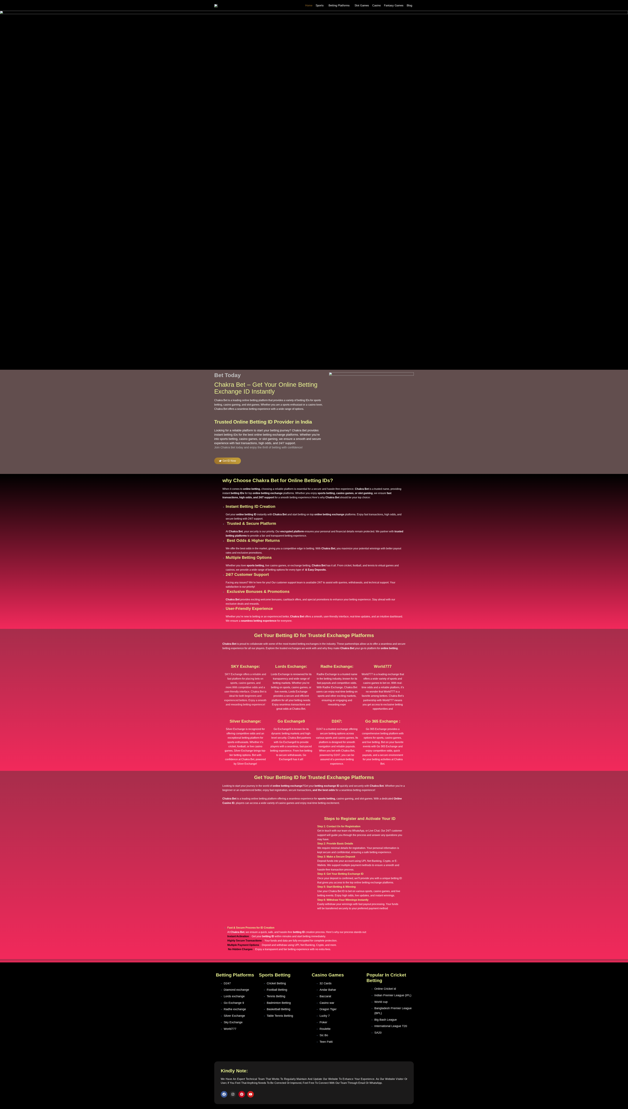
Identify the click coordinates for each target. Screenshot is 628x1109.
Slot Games (362, 5)
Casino (376, 5)
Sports (320, 5)
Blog (409, 5)
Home (308, 5)
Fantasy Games (393, 5)
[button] (320, 5)
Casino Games (328, 974)
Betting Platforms (339, 5)
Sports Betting (274, 974)
